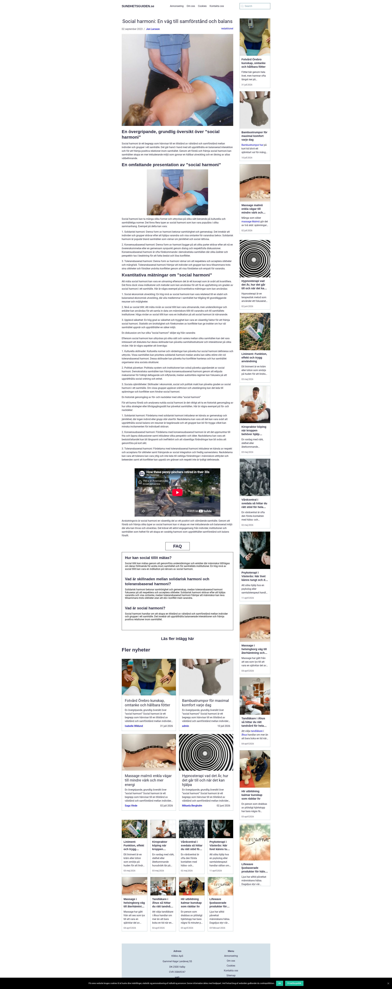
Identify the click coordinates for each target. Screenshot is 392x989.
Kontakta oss (217, 6)
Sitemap (231, 975)
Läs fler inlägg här (177, 638)
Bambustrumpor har (252, 144)
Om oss (191, 6)
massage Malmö (250, 221)
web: (177, 977)
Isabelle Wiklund (134, 726)
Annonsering (177, 6)
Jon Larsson (153, 29)
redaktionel (227, 28)
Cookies (202, 6)
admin (185, 726)
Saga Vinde (131, 805)
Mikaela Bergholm (192, 805)
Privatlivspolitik (294, 983)
